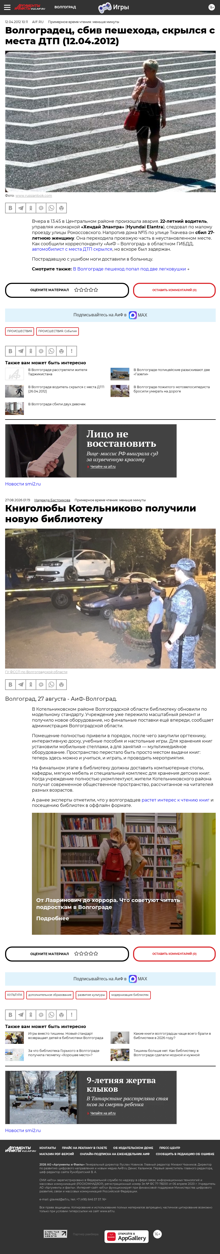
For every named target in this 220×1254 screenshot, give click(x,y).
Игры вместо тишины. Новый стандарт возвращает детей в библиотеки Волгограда (65, 1036)
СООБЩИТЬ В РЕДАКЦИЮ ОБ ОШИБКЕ (185, 1154)
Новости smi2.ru (23, 484)
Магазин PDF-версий (56, 1154)
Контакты (47, 1148)
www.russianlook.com (34, 196)
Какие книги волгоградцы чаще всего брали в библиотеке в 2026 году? (172, 1036)
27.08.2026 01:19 (17, 500)
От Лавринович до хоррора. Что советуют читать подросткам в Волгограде (108, 903)
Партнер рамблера (85, 1234)
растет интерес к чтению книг (176, 800)
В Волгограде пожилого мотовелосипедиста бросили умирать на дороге (172, 389)
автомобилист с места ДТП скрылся (72, 249)
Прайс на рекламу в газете (84, 1148)
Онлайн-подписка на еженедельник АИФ (115, 1154)
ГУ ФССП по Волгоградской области (36, 672)
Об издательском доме (133, 1148)
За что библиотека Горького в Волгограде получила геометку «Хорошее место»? (63, 1053)
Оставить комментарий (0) (174, 290)
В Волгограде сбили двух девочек (57, 404)
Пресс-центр (169, 1148)
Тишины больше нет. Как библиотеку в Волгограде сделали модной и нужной (167, 1053)
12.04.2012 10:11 (16, 22)
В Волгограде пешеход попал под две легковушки (129, 269)
